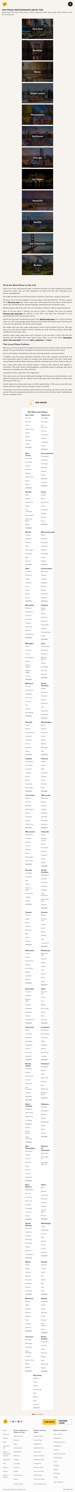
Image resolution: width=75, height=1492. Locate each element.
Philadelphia (45, 456)
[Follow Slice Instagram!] (21, 1422)
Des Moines (44, 650)
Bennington (28, 1343)
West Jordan (45, 1008)
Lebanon (28, 709)
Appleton (44, 809)
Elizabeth (28, 469)
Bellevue (43, 744)
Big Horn (35, 1397)
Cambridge (44, 553)
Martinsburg (29, 1113)
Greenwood (28, 784)
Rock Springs (37, 1389)
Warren (27, 661)
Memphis (28, 805)
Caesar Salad (58, 1434)
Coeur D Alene (43, 1211)
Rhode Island (28, 1065)
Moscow (43, 1215)
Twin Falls (44, 1199)
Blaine (27, 853)
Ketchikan (44, 1312)
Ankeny (43, 663)
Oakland (43, 438)
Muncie (27, 776)
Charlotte (44, 696)
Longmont (44, 855)
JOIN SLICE (49, 1422)
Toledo (27, 579)
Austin (43, 506)
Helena (27, 1305)
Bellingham (44, 747)
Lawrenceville (29, 732)
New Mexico (28, 1186)
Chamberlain (29, 1254)
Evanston (36, 1404)
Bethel (27, 1364)
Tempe (43, 780)
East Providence (28, 1088)
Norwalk (43, 586)
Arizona (44, 759)
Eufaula (43, 974)
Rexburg (43, 1206)
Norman (43, 963)
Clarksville (28, 817)
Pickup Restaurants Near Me (7, 1454)
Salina (43, 928)
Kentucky (29, 989)
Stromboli (57, 1473)
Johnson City (29, 824)
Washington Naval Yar (44, 1163)
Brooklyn (28, 422)
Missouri (29, 683)
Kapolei (43, 1280)
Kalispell (28, 1309)
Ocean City (28, 627)
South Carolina (44, 871)
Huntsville (44, 1107)
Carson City (29, 893)
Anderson (44, 905)
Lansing (27, 676)
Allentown (44, 467)
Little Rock (28, 1034)
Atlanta (27, 725)
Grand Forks (45, 1342)
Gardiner (28, 1324)
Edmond (43, 959)
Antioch (27, 813)
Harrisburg (44, 464)
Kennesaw (28, 747)
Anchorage (44, 1301)
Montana (29, 1298)
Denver (43, 835)
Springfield (28, 553)
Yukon (43, 981)
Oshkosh (43, 805)
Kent (42, 751)
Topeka (43, 924)
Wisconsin (45, 795)
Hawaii (44, 1262)
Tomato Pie (37, 1463)
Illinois (28, 532)
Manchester (29, 1151)
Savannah (28, 736)
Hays (42, 939)
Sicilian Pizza (38, 1440)
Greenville (44, 886)
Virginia (44, 605)
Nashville (28, 798)
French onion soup (59, 1454)
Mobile (43, 1118)
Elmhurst (28, 561)
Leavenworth (45, 943)
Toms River (28, 462)
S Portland (28, 1291)
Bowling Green (27, 1000)
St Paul (27, 846)
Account (5, 1467)
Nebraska (29, 950)
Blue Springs (29, 712)
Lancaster (44, 482)
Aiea (42, 1287)
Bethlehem (44, 479)
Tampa (27, 506)
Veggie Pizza (37, 1444)
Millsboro (44, 1081)
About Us (6, 1434)
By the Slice (37, 1452)
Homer (43, 1329)
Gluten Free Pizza (39, 1456)
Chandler (44, 784)
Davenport (44, 654)
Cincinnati (28, 575)
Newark (27, 466)
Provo (43, 1001)
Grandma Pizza (38, 1467)
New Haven (44, 571)
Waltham (44, 550)
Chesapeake (45, 625)
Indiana (28, 759)
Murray (43, 1012)
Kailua (43, 1272)
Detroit (27, 646)
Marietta (28, 729)
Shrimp (56, 1469)
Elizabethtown (29, 1019)
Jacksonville (29, 502)
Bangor (27, 1268)
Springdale (28, 1041)
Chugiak (43, 1320)
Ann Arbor (28, 650)
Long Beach (44, 442)
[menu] (70, 4)
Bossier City (45, 1052)
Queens (27, 436)
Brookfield (44, 813)
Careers (5, 1438)
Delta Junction (43, 1324)
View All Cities (18, 1484)
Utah (43, 989)
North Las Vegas (28, 888)
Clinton (43, 1245)
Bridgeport (44, 583)
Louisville (28, 992)
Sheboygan (44, 820)
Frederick (28, 623)
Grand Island (29, 961)
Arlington (44, 513)
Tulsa (42, 970)
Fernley (27, 901)
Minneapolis (29, 835)
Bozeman (28, 1316)
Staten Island (29, 429)
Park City (44, 1019)
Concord (28, 1158)
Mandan (43, 1357)
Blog (4, 1442)
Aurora (43, 844)
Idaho (43, 1185)
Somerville (44, 546)
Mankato (28, 842)
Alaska (44, 1298)
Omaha (27, 957)
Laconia (27, 1173)
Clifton (27, 484)
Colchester (28, 1347)
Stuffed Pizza (38, 1475)
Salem (27, 922)
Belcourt (43, 1368)
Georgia (28, 722)
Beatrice (27, 979)
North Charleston (44, 894)
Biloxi (43, 1237)
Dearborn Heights (28, 671)
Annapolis (28, 619)
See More (41, 402)
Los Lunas (28, 1212)
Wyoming (37, 1375)
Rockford (28, 542)
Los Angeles (44, 418)
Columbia (28, 615)
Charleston (44, 882)
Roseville (28, 849)
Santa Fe (28, 1193)
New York (29, 415)
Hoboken (28, 473)
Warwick (28, 1072)
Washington (46, 722)
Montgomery (45, 1122)
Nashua (27, 1155)
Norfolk (43, 613)
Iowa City (44, 670)
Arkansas (29, 1027)
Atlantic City (29, 477)
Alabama (45, 1104)
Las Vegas (28, 873)
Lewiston (28, 1272)
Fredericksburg (45, 632)
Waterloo (44, 674)
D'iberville (44, 1252)
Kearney (27, 965)
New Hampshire (30, 1147)
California (45, 415)
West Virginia (28, 1105)
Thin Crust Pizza (39, 1471)
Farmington (28, 1208)
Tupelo (43, 1226)
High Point (44, 703)
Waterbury (44, 597)
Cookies (56, 1450)
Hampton (28, 1162)
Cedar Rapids (45, 646)
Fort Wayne (28, 765)
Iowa (43, 643)
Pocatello (44, 1202)
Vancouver (44, 732)
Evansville (28, 769)
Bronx (27, 425)
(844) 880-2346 (68, 1489)
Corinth (43, 1248)
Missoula (28, 1312)
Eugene (27, 919)
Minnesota (30, 832)
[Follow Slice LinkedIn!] (18, 1422)
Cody (34, 1400)
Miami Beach (29, 515)
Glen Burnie (29, 612)
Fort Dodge (44, 667)
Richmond (44, 621)
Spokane (43, 729)
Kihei (42, 1283)
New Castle (44, 1078)
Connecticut (46, 569)
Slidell (43, 1041)
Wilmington (44, 1066)
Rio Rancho (28, 1201)
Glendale (43, 776)
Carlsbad (28, 1204)
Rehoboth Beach (44, 1093)
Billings (27, 1301)
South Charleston (28, 1138)
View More (28, 447)
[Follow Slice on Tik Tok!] (16, 1422)
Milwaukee (44, 798)
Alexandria (44, 617)
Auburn (27, 1265)
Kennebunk (28, 1283)
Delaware (45, 1064)
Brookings (28, 1239)
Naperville (28, 539)
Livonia (27, 654)
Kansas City (29, 690)
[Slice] (4, 4)
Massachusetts (48, 532)
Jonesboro (28, 1037)
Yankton (27, 1247)
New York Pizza (38, 1436)
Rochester (28, 440)
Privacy (5, 1471)
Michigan (29, 643)
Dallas (43, 498)
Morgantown (29, 1116)
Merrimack (28, 1177)
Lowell (43, 557)
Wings (55, 1477)
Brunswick (28, 1280)
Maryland (29, 605)
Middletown (44, 1089)
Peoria (27, 546)
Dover (43, 1074)
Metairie (43, 1049)
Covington (44, 1045)
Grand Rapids (29, 657)
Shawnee (44, 935)
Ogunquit (28, 1276)
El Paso (43, 517)
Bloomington (29, 550)
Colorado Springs (44, 839)
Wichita (43, 915)
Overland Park (44, 920)
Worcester (44, 539)
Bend (26, 934)
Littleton (43, 851)
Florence (28, 1005)
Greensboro (44, 692)
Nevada (28, 870)
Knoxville (28, 802)
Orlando (27, 498)
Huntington (28, 1120)
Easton (43, 475)
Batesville (28, 1056)
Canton (27, 597)
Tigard (27, 937)
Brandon (43, 1241)
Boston (43, 535)
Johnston (28, 1093)
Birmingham (45, 1111)
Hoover (43, 1125)
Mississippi (46, 1223)
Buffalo (27, 433)
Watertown (28, 1243)
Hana (42, 1291)
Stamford (44, 579)
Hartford (43, 575)
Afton (35, 1393)
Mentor (27, 594)
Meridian (43, 1191)
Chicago (27, 535)
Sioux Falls (28, 1228)
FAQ (4, 1463)
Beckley (27, 1127)
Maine (28, 1262)
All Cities (40, 1414)
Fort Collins (44, 848)
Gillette (35, 1386)
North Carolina (44, 685)
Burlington (28, 1340)
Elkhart (27, 780)
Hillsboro (28, 926)
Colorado (45, 832)
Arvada (43, 859)
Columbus (28, 571)
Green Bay (44, 817)
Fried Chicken (58, 1458)
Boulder (43, 862)
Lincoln (27, 953)
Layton (43, 997)
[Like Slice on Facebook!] (10, 1422)
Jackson (27, 820)
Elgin (26, 557)
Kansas (44, 912)
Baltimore (28, 608)
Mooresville (44, 711)
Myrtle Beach (45, 875)
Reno (26, 880)
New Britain (44, 594)
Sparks (27, 884)
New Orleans (45, 1030)
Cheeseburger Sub (59, 1442)
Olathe (43, 932)
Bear (42, 1085)
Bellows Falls (29, 1360)
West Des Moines (44, 658)
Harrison (28, 1049)
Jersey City (28, 458)
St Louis (27, 686)
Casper (35, 1382)
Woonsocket (29, 1076)
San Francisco (44, 426)
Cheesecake (57, 1438)
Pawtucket (28, 1083)
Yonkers (27, 444)
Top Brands (6, 1459)
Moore (43, 977)
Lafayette (28, 773)
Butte (27, 1320)
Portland (28, 915)
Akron (27, 586)
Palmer (43, 1316)
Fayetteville (44, 714)
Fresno (43, 446)
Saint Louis (28, 698)
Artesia (27, 1216)
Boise (42, 1188)
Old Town (28, 1287)
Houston (43, 495)
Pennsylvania (47, 453)
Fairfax (43, 636)
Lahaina (43, 1268)
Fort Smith (28, 1052)
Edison (27, 481)
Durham (43, 700)
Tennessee (30, 795)
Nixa (26, 705)
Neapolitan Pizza (39, 1459)
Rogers (27, 1030)
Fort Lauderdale (28, 510)
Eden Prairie (29, 861)
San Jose (44, 431)
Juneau (43, 1309)
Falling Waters (27, 1132)
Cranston (28, 1080)
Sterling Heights (27, 666)
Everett (43, 736)
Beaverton (28, 930)
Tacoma (43, 740)
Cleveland (28, 583)
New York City (18, 1436)
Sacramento (45, 435)
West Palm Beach (28, 520)
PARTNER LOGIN (63, 1422)
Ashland (27, 1016)
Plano (43, 521)
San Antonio (45, 502)
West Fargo (44, 1364)
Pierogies (56, 1465)
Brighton (43, 561)
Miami (27, 495)
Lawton (43, 966)
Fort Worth (44, 510)
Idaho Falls (44, 1195)
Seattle (43, 725)
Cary (42, 707)
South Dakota (28, 1224)
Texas (43, 492)
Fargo (43, 1349)
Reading (43, 471)
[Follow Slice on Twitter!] (13, 1422)
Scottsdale (44, 773)
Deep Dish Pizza (39, 1448)
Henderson (28, 877)
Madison (43, 802)
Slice (34, 1414)
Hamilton (28, 1327)
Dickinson (44, 1353)
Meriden (43, 590)
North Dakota (44, 1338)
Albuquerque (29, 1190)
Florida (28, 492)
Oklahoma (45, 950)
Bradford (28, 1367)
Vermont (29, 1337)
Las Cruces (28, 1197)
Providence (28, 1069)
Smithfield (28, 1096)
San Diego (44, 422)
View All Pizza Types (40, 1484)
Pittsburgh (44, 460)
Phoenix (43, 761)
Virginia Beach (43, 609)
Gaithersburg (29, 634)
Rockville (28, 630)
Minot (43, 1360)
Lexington (44, 890)
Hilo (42, 1276)
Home (5, 1430)
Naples (27, 524)
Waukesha (44, 824)
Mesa (42, 769)
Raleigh (43, 688)
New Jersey (28, 454)
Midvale (43, 1005)
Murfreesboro (29, 809)
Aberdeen (28, 1236)
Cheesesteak (57, 1446)
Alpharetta (28, 740)
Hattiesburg (44, 1230)
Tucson (43, 765)
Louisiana (45, 1027)
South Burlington (28, 1352)
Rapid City (28, 1232)
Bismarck (44, 1345)
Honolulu (44, 1265)
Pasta (55, 1461)
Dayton (27, 590)
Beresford (28, 1250)
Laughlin (28, 897)
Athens (27, 751)
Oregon (28, 912)
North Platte (29, 968)
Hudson (27, 1170)
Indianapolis (29, 761)
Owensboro (28, 1008)
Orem (42, 1016)
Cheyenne (36, 1378)
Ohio (27, 569)
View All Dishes (58, 1482)
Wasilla (43, 1305)
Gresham (28, 941)
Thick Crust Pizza (39, 1479)
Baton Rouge (45, 1034)
